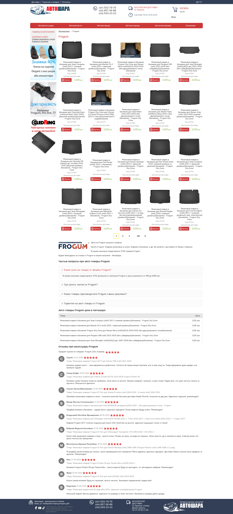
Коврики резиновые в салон (43, 39)
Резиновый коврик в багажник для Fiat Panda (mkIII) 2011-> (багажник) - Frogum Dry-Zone (101, 163)
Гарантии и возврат (50, 2)
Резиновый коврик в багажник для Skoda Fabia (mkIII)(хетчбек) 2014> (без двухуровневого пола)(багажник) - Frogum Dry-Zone (160, 114)
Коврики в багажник (40, 41)
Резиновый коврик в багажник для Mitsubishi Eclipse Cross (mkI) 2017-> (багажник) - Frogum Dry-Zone (101, 213)
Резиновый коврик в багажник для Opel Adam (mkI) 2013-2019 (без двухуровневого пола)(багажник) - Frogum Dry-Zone (131, 114)
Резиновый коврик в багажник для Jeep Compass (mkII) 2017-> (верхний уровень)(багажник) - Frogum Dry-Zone (189, 163)
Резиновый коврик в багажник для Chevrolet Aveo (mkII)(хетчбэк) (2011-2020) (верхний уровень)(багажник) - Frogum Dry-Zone (72, 114)
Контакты (66, 2)
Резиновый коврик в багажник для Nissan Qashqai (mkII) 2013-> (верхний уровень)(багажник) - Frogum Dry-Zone (131, 163)
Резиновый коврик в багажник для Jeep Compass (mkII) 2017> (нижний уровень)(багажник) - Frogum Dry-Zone (72, 66)
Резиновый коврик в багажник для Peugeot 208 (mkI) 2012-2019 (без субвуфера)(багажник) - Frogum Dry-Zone (160, 66)
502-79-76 (107, 7)
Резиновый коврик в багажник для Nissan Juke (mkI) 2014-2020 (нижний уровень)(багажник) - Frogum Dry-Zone (189, 114)
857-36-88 (107, 10)
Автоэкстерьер (133, 26)
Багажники (191, 26)
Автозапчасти (75, 26)
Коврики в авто (40, 37)
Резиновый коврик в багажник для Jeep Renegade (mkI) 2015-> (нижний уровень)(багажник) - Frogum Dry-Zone (72, 213)
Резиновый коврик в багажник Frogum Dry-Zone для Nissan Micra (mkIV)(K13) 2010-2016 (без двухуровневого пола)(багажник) (131, 66)
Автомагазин (64, 31)
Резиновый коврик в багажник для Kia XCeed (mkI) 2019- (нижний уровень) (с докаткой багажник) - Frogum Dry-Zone (160, 163)
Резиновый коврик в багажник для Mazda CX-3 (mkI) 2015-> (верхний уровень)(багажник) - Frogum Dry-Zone (101, 66)
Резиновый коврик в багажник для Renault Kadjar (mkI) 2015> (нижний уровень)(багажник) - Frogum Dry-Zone (160, 213)
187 (138, 236)
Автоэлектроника (163, 26)
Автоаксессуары (46, 26)
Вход (173, 17)
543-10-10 (107, 13)
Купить (68, 80)
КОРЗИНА (184, 8)
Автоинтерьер (103, 26)
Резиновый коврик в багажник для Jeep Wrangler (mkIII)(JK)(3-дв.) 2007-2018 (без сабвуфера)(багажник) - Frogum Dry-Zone (189, 66)
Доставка (36, 2)
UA (197, 2)
